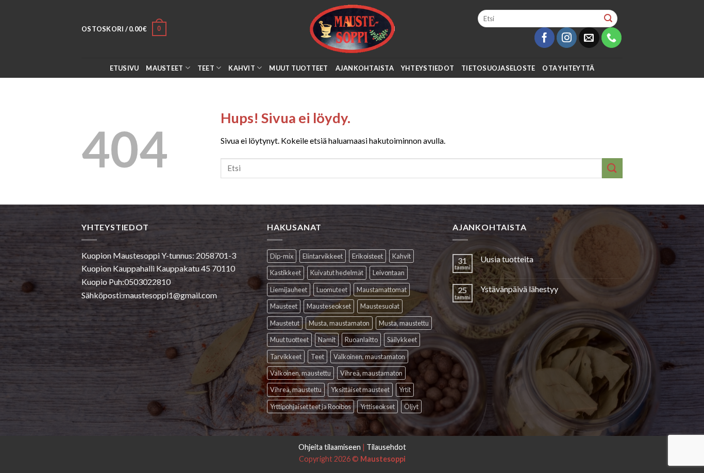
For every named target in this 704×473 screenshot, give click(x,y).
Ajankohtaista (365, 68)
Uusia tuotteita (506, 259)
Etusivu (124, 68)
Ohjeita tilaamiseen (329, 447)
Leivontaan (389, 272)
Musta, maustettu (404, 323)
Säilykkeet (402, 339)
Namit (327, 339)
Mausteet (164, 68)
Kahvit (241, 68)
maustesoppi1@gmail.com (170, 295)
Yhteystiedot (427, 68)
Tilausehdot (386, 447)
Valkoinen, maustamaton (369, 356)
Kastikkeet (285, 272)
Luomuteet (331, 289)
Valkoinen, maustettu (300, 373)
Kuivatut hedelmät (336, 272)
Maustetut (284, 323)
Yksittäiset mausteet (360, 389)
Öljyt (411, 406)
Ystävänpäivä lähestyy (519, 289)
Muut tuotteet (298, 68)
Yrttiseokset (377, 406)
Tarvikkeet (285, 356)
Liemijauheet (288, 289)
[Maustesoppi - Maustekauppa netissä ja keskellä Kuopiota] (352, 29)
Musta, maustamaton (339, 323)
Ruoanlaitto (361, 339)
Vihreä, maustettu (296, 389)
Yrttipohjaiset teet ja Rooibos (310, 406)
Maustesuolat (379, 306)
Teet (205, 68)
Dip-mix (281, 256)
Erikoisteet (367, 256)
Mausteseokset (329, 306)
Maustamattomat (382, 289)
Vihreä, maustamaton (371, 373)
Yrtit (405, 389)
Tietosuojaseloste (498, 68)
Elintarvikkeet (323, 256)
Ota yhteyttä (568, 68)
